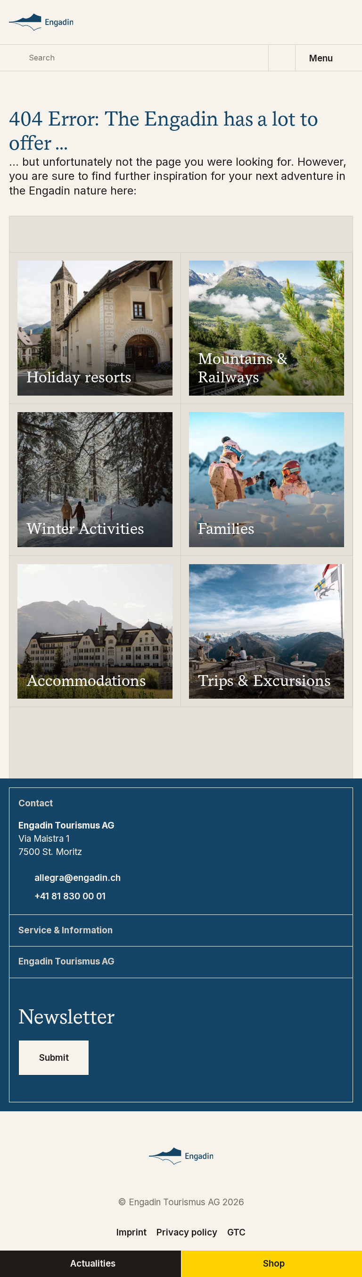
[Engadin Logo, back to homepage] (52, 22)
